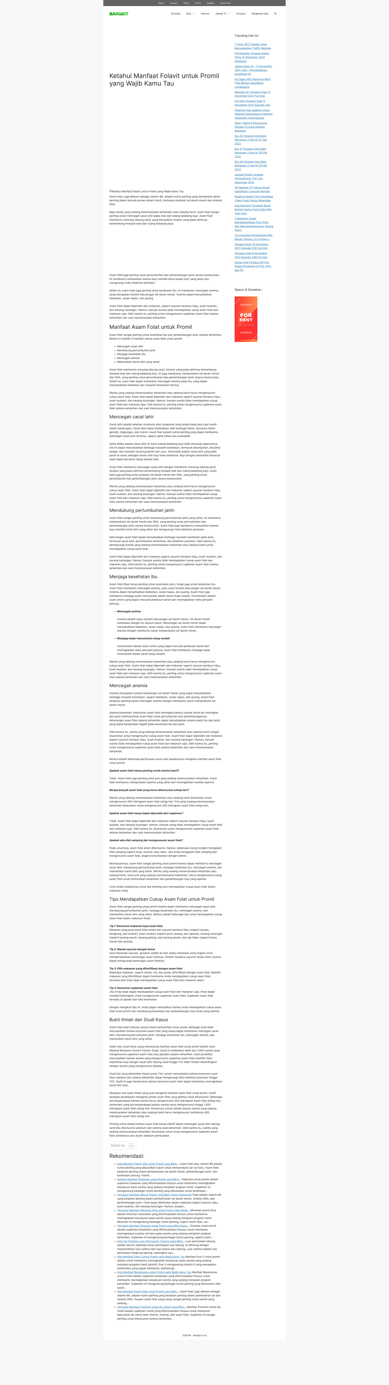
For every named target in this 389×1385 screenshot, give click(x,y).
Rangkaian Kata (260, 13)
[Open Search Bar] (275, 13)
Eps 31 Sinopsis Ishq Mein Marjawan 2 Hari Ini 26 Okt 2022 (251, 152)
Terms (198, 3)
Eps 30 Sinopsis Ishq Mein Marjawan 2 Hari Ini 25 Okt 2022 (251, 165)
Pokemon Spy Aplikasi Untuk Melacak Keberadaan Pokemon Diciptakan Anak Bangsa (254, 114)
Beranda (175, 13)
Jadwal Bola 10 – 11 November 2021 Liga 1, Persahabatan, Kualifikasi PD (253, 70)
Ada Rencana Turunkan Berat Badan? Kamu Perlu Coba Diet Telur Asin (253, 209)
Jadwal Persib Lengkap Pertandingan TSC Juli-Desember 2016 (249, 178)
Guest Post (225, 3)
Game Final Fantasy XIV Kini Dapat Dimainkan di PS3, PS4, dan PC (253, 266)
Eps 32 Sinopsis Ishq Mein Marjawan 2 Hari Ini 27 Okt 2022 (251, 139)
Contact (173, 3)
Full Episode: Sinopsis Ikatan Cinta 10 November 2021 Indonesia (252, 57)
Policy (186, 3)
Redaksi (210, 3)
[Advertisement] (166, 49)
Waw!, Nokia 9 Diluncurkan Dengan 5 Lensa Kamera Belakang (251, 127)
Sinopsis (241, 13)
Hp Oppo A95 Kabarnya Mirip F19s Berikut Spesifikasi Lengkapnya (252, 83)
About (161, 3)
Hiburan (205, 13)
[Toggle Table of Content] (129, 1145)
